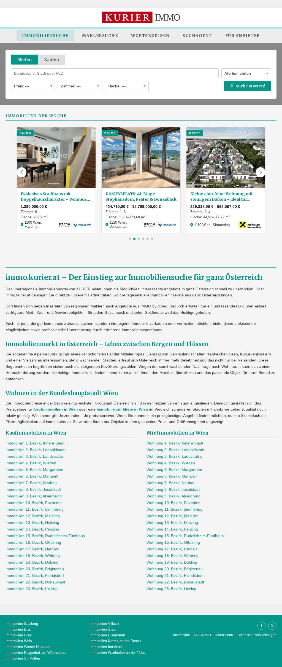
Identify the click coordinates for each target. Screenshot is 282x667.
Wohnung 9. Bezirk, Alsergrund (173, 496)
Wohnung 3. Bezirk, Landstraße (174, 456)
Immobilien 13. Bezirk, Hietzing (32, 522)
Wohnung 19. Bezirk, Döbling (172, 562)
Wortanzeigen (150, 35)
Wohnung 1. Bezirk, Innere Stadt (175, 443)
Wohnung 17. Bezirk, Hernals (172, 549)
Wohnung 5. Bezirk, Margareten (174, 469)
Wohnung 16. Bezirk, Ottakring (173, 542)
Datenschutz (224, 635)
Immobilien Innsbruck (107, 647)
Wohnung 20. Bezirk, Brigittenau (175, 569)
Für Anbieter (242, 35)
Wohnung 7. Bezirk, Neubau (171, 483)
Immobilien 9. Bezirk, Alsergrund (34, 496)
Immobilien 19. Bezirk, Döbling (32, 562)
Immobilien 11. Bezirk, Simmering (35, 509)
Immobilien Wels (19, 641)
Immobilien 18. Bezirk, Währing (33, 555)
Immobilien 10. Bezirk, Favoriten (34, 502)
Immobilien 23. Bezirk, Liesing (32, 588)
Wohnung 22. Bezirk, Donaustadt (175, 582)
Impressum (181, 635)
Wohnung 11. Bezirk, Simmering (174, 509)
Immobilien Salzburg (22, 624)
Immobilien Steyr (103, 629)
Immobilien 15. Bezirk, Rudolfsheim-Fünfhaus (45, 536)
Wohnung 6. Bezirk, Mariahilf (172, 476)
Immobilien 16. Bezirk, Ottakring (33, 542)
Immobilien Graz (19, 635)
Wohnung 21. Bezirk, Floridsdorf (175, 575)
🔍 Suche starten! (247, 86)
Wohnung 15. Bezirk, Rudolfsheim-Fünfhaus (185, 536)
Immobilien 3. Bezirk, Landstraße (34, 456)
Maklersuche (100, 35)
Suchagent (197, 35)
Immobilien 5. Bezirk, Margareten (34, 469)
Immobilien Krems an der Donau (115, 641)
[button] (21, 172)
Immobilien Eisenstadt (107, 635)
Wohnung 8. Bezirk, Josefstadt (173, 489)
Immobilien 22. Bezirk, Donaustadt (35, 582)
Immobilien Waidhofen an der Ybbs (117, 652)
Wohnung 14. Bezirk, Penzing (172, 529)
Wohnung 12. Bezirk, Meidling (173, 516)
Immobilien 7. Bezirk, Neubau (31, 483)
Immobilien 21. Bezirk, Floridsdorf (35, 575)
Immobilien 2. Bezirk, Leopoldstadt (36, 450)
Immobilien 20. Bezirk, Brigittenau (35, 569)
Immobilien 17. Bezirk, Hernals (32, 549)
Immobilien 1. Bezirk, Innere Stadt (35, 443)
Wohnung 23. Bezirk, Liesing (171, 588)
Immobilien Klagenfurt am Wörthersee (36, 652)
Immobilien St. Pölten (23, 658)
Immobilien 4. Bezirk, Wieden (31, 463)
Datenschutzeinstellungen (256, 635)
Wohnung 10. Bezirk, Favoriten (173, 502)
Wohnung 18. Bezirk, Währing (173, 555)
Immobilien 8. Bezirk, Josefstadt (33, 489)
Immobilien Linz (18, 629)
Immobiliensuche (45, 35)
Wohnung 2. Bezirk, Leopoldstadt (175, 450)
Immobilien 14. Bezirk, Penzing (32, 529)
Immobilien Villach (104, 624)
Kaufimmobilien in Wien (55, 409)
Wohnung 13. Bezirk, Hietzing (172, 522)
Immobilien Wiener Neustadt (28, 647)
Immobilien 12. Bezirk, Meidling (33, 516)
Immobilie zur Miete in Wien (122, 409)
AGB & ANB (202, 635)
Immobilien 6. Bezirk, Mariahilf (32, 476)
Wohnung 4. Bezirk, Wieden (171, 463)
